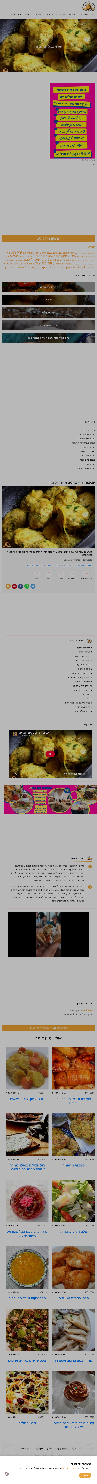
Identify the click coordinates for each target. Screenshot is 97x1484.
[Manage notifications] (7, 1474)
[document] (48, 742)
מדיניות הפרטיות (70, 1468)
